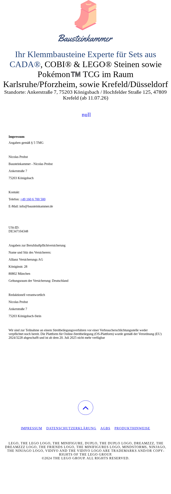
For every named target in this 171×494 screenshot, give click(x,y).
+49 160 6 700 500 (32, 199)
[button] (85, 407)
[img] (85, 21)
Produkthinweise (132, 428)
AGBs (105, 428)
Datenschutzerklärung (71, 428)
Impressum (31, 428)
